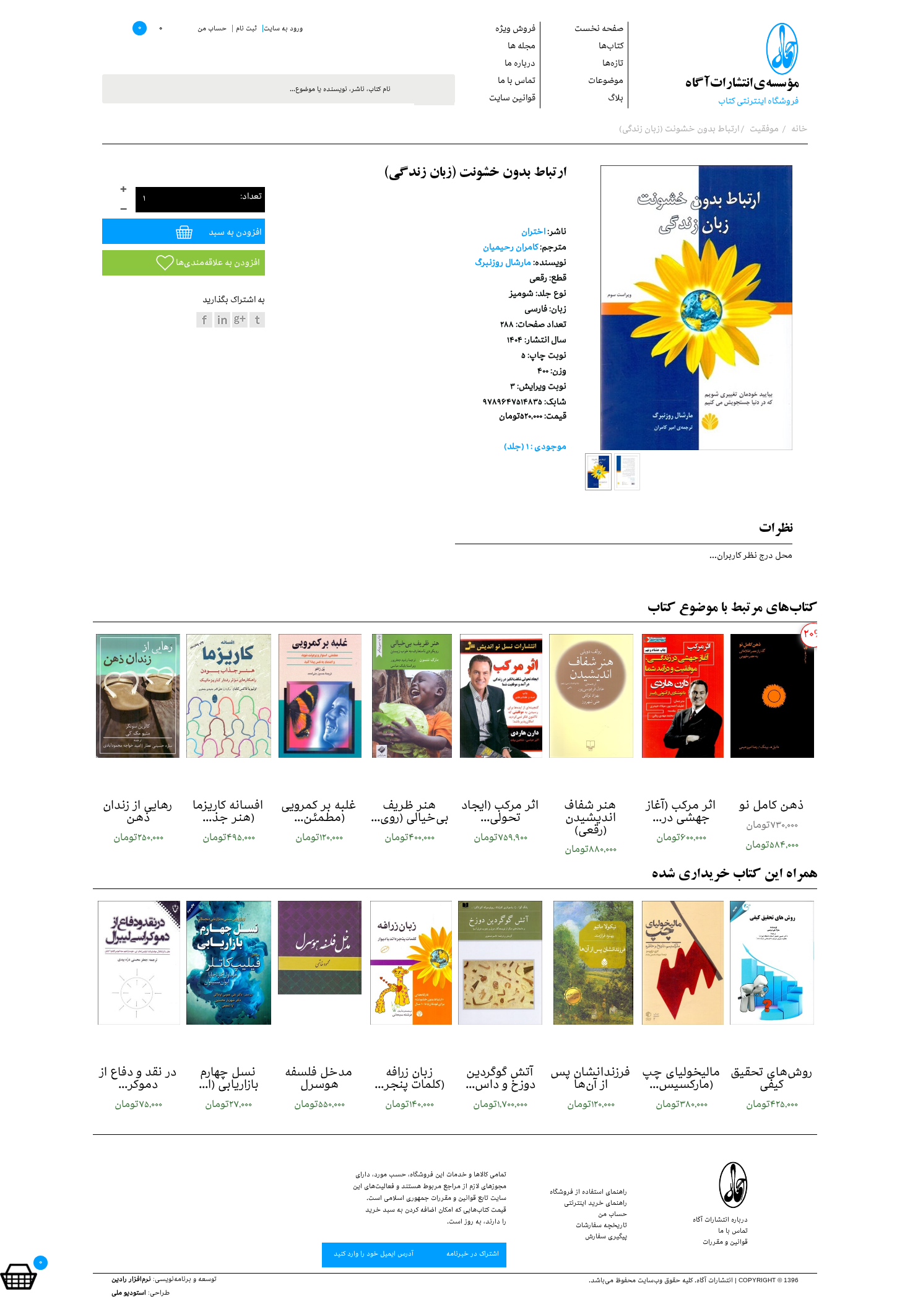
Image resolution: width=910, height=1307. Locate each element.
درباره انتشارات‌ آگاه (720, 1221)
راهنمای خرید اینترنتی (595, 1204)
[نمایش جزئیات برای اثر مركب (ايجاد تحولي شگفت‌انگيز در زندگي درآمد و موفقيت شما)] (500, 696)
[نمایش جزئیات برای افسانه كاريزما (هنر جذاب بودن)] (228, 696)
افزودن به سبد (234, 234)
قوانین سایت (512, 99)
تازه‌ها (612, 65)
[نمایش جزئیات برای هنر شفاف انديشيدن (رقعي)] (590, 696)
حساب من (612, 1215)
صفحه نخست (598, 30)
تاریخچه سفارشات (601, 1226)
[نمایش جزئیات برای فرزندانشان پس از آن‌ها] (590, 963)
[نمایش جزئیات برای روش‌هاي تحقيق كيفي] (772, 963)
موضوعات (605, 82)
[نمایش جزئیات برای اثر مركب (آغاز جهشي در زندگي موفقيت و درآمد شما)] (681, 696)
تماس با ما (516, 82)
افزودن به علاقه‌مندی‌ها (216, 264)
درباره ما (520, 65)
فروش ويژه (515, 30)
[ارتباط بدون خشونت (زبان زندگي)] (598, 471)
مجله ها (521, 47)
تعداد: (251, 198)
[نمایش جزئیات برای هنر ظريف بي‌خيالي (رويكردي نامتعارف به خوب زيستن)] (410, 696)
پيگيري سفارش (606, 1238)
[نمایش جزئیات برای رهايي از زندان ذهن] (138, 696)
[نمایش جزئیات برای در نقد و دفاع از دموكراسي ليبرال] (138, 963)
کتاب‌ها (611, 47)
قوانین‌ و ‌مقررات (725, 1243)
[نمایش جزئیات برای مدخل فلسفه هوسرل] (319, 963)
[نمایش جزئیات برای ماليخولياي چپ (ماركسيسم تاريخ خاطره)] (681, 963)
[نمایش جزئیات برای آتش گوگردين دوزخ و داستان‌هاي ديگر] (500, 963)
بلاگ (615, 99)
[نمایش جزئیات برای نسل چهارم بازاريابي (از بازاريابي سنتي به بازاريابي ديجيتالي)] (228, 963)
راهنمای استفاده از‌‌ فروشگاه (588, 1193)
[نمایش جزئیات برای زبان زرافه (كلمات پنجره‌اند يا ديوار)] (410, 963)
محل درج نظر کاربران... (750, 557)
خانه (798, 130)
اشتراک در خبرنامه (471, 1255)
